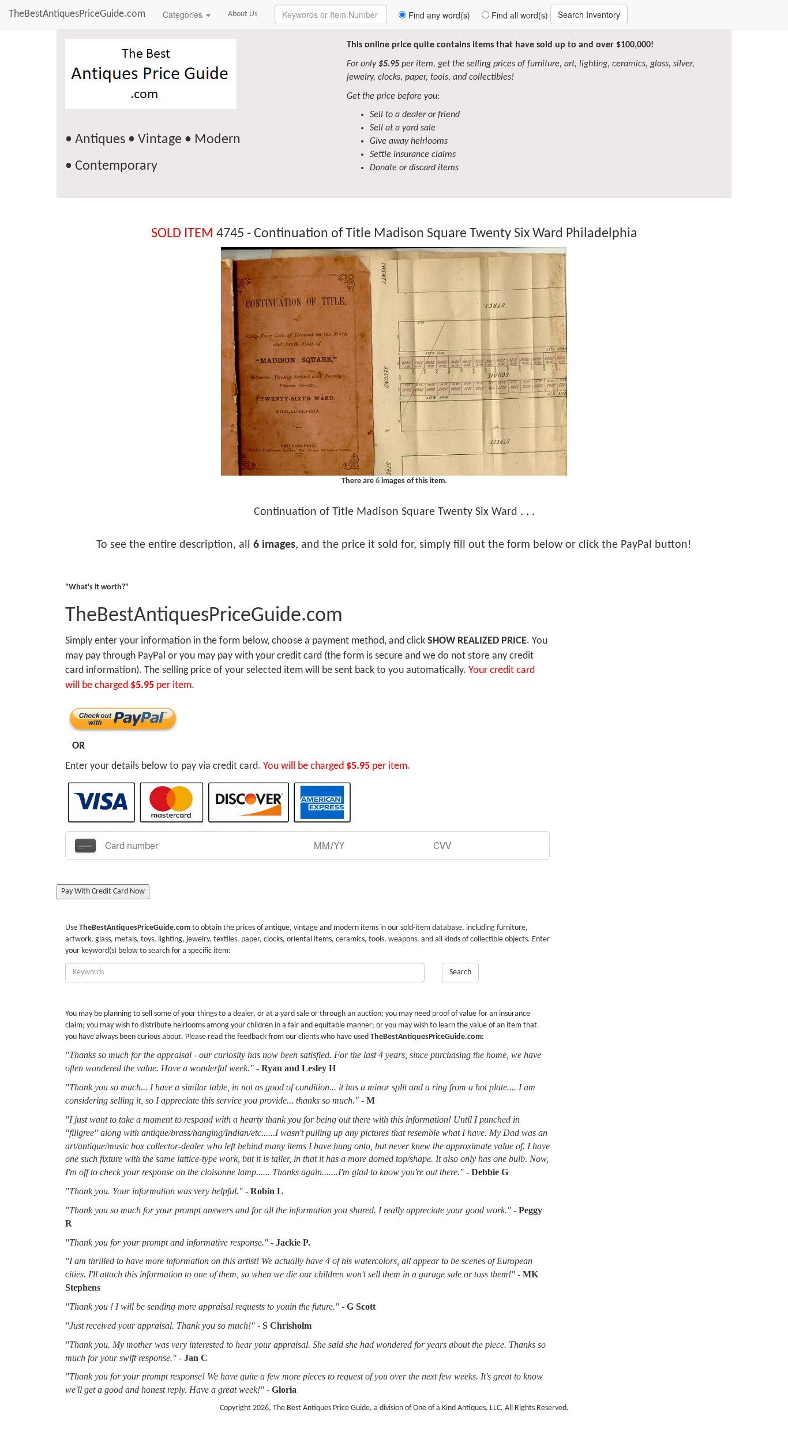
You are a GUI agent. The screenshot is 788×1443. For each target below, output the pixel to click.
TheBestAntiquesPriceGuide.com (77, 14)
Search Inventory (589, 14)
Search (460, 972)
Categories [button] (184, 14)
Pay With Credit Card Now (103, 891)
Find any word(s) (438, 15)
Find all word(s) (518, 15)
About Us (242, 14)
